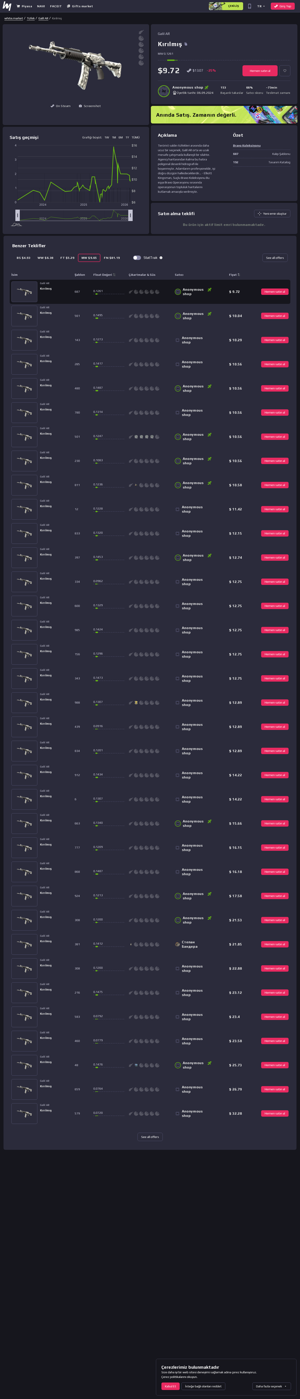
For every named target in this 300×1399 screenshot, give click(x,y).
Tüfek (31, 18)
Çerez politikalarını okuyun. (179, 1377)
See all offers (275, 257)
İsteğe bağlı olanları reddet (203, 1386)
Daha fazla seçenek (269, 1386)
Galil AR (43, 18)
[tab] (23, 258)
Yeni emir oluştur (275, 213)
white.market (13, 18)
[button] (261, 6)
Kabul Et (170, 1386)
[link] (13, 18)
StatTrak (150, 258)
